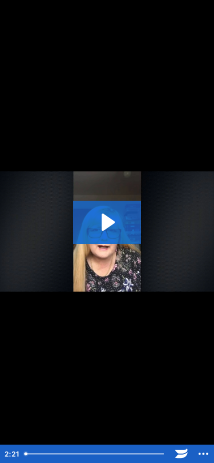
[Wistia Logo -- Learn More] (181, 454)
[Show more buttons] (203, 454)
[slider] (95, 454)
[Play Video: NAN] (106, 222)
